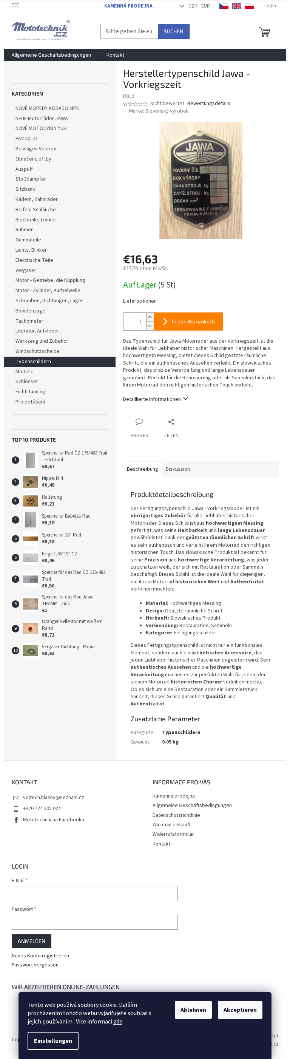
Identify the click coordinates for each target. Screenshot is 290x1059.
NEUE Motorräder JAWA (41, 118)
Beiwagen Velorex (35, 149)
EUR (205, 6)
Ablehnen (193, 1010)
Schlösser (26, 381)
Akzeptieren (240, 1010)
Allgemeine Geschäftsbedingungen (192, 805)
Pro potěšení (30, 402)
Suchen (174, 31)
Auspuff (24, 169)
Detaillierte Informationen (152, 399)
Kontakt (161, 844)
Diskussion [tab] (178, 469)
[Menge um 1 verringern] (150, 326)
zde (117, 1021)
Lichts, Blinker (31, 250)
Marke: (159, 111)
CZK (192, 6)
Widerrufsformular (173, 834)
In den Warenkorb (193, 321)
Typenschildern (33, 361)
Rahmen (24, 229)
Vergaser (25, 270)
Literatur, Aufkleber (37, 331)
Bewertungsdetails (208, 103)
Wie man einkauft (172, 825)
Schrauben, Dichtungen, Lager (49, 301)
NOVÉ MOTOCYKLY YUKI (41, 128)
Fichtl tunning (30, 392)
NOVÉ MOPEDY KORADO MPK (47, 108)
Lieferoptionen (140, 301)
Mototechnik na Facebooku (53, 820)
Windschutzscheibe (37, 351)
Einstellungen (53, 1041)
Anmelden (31, 941)
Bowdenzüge (30, 311)
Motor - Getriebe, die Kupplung (50, 280)
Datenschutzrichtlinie (176, 815)
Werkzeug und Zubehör (41, 341)
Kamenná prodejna (128, 6)
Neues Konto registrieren (40, 956)
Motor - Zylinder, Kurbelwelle (47, 290)
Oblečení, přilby (33, 159)
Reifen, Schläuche (35, 209)
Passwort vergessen (35, 965)
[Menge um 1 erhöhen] (150, 317)
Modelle (24, 372)
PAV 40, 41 (26, 138)
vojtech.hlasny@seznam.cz (53, 797)
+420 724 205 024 (42, 808)
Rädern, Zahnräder (36, 199)
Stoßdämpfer (30, 179)
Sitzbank (25, 189)
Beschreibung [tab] (142, 469)
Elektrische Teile (34, 260)
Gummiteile (28, 240)
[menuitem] (51, 55)
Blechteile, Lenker (35, 220)
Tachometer (29, 321)
